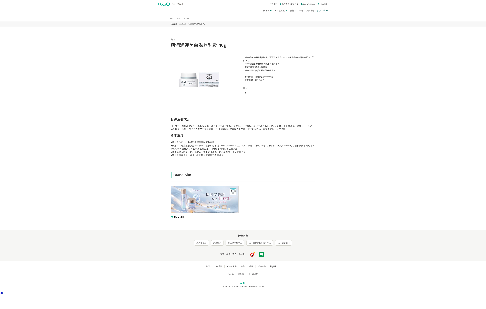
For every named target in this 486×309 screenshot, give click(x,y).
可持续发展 (232, 266)
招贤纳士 (274, 266)
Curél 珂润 (182, 24)
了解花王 (218, 266)
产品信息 (174, 24)
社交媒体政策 (253, 274)
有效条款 (231, 274)
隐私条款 (241, 274)
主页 (208, 266)
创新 (243, 266)
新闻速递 (262, 266)
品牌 (251, 266)
